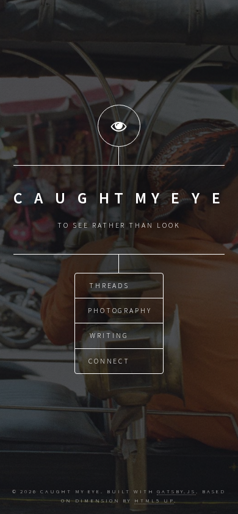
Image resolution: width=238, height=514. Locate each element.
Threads (109, 285)
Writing (109, 335)
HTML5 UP (153, 500)
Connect (109, 360)
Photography (120, 310)
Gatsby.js (176, 491)
